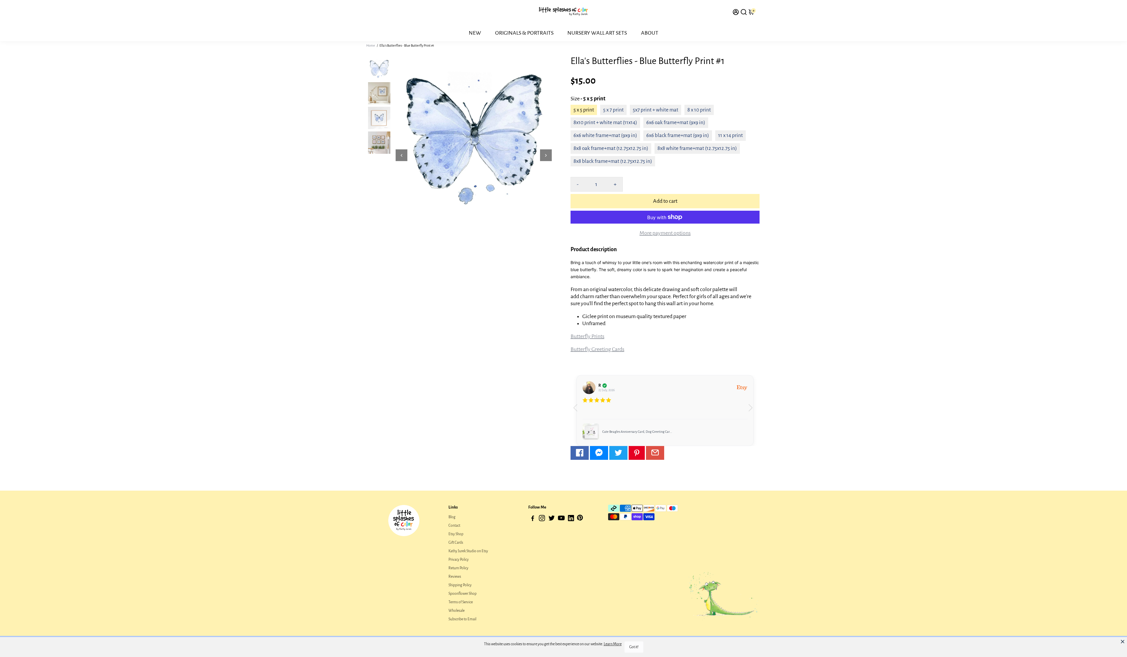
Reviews (454, 577)
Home (370, 45)
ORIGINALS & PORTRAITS (524, 33)
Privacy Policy (458, 560)
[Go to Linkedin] (571, 519)
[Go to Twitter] (618, 453)
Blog (451, 517)
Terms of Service (460, 602)
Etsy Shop (455, 534)
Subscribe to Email (462, 619)
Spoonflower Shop (462, 594)
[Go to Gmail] (655, 453)
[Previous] (401, 155)
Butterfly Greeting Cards (597, 349)
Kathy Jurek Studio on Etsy (468, 551)
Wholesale (456, 611)
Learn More (613, 644)
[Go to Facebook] (580, 453)
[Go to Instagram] (542, 519)
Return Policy (458, 568)
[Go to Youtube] (561, 519)
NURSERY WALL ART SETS (597, 33)
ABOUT (649, 33)
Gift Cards (455, 543)
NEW (475, 33)
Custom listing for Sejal (618, 431)
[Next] (546, 155)
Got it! (634, 647)
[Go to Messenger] (599, 453)
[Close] (1122, 641)
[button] (753, 410)
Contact (454, 525)
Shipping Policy (460, 585)
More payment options (665, 233)
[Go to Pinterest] (637, 453)
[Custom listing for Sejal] (591, 431)
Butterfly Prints (587, 336)
